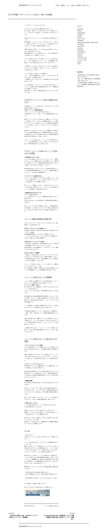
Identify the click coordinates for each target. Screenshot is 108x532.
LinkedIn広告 (80, 40)
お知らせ (79, 61)
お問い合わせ (85, 5)
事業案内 (62, 5)
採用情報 (78, 5)
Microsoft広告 (80, 46)
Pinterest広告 (80, 50)
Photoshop (51, 505)
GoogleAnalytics (81, 32)
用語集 (73, 5)
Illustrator (79, 36)
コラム (68, 5)
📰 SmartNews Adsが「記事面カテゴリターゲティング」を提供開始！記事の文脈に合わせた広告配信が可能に (88, 84)
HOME (57, 5)
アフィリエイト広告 (82, 59)
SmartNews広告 (81, 52)
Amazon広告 (80, 29)
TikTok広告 (80, 54)
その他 (78, 63)
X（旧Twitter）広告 (82, 57)
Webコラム (56, 505)
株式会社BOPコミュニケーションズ (30, 5)
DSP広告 (79, 30)
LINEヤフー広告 (81, 38)
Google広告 (80, 34)
